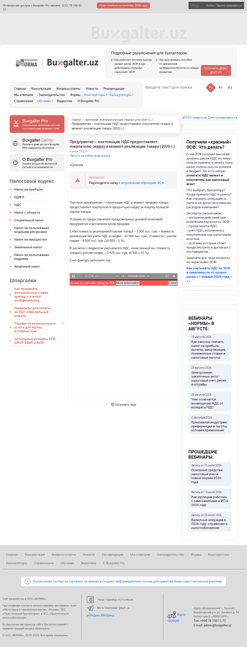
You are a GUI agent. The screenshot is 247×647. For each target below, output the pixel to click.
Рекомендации (113, 88)
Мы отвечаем (23, 95)
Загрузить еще (125, 404)
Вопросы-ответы (68, 88)
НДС (17, 205)
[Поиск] (199, 87)
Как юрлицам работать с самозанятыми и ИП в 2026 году (209, 499)
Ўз (220, 87)
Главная (20, 88)
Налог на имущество (30, 239)
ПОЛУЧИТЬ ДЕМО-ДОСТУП (216, 70)
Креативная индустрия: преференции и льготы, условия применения (209, 424)
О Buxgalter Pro (88, 101)
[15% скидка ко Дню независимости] (210, 117)
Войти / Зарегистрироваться (224, 5)
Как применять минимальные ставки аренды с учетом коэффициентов (31, 294)
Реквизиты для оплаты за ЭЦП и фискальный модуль (32, 312)
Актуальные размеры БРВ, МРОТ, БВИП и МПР (35, 341)
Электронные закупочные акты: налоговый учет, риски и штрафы (208, 376)
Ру (210, 87)
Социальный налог (29, 220)
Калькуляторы (120, 95)
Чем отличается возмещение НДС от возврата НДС (207, 401)
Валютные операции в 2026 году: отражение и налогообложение (209, 522)
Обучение (44, 101)
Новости (92, 88)
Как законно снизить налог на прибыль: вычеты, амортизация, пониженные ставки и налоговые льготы (208, 347)
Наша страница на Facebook (115, 599)
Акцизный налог (27, 266)
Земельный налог (28, 247)
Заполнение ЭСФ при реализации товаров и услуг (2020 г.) (117, 119)
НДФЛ (19, 197)
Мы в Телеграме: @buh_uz (113, 607)
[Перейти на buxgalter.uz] (72, 63)
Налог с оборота (27, 212)
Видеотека (64, 101)
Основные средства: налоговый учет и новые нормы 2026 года (207, 474)
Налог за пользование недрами (31, 257)
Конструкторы (94, 95)
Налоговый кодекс (32, 181)
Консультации (41, 88)
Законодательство (52, 95)
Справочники (23, 101)
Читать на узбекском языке (90, 156)
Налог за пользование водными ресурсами (31, 230)
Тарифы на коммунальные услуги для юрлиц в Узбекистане (35, 327)
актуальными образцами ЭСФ (142, 183)
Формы (75, 95)
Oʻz (230, 87)
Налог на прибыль (28, 189)
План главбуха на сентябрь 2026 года (123, 5)
